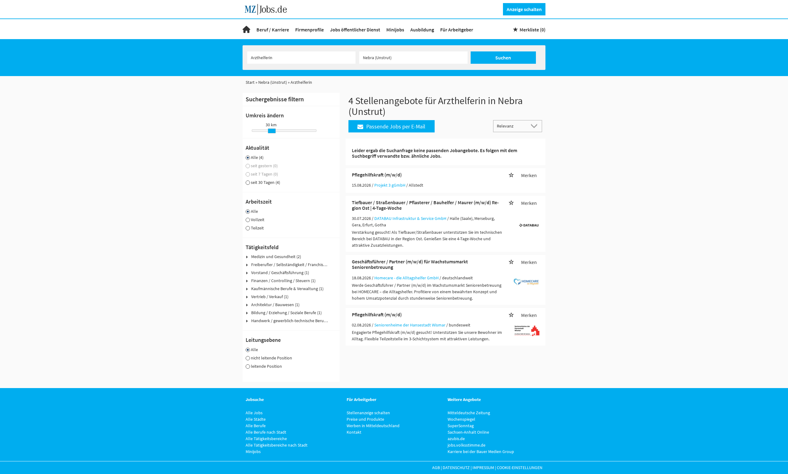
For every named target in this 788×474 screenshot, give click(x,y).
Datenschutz (456, 467)
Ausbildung (422, 29)
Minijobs (395, 29)
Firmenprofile (309, 29)
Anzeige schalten (524, 9)
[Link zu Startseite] (268, 8)
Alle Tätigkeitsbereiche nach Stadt (277, 445)
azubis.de (456, 438)
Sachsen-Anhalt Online (468, 432)
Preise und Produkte (365, 419)
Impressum (483, 467)
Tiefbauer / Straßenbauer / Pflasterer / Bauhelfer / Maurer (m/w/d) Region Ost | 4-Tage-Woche (425, 205)
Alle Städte (256, 419)
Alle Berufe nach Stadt (266, 432)
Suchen (503, 58)
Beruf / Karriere (272, 29)
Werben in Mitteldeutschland (373, 425)
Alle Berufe (256, 425)
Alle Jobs (254, 412)
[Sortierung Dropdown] (535, 126)
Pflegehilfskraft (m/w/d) (377, 175)
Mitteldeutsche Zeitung (469, 412)
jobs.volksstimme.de (466, 445)
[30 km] (272, 130)
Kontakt (354, 432)
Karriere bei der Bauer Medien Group (481, 451)
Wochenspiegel (461, 419)
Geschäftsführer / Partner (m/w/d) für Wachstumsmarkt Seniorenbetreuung (410, 264)
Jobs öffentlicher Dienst (355, 29)
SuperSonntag (461, 425)
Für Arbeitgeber (456, 29)
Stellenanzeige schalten (368, 412)
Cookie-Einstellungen (519, 467)
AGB (436, 467)
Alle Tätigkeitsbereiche (266, 438)
